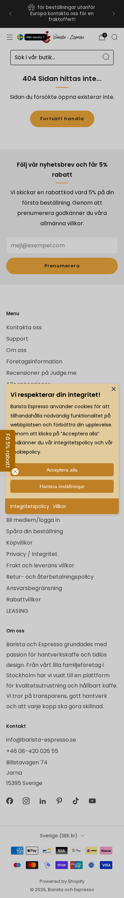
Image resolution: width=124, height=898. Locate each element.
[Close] (113, 388)
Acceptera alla (62, 469)
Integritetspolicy (29, 506)
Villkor (59, 506)
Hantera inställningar (62, 486)
